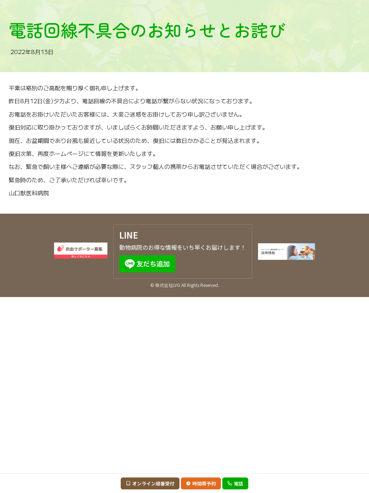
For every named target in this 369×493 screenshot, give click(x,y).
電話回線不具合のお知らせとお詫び (147, 29)
